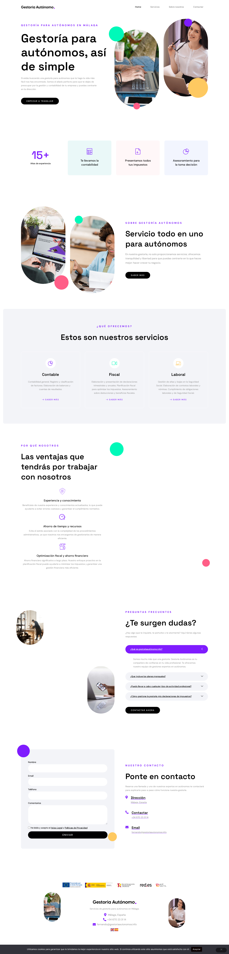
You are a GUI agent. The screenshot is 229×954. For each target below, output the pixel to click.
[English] (112, 929)
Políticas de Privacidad (76, 827)
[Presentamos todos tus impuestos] (138, 151)
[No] (221, 950)
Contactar (198, 6)
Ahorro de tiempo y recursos (62, 526)
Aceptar (197, 949)
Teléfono (32, 789)
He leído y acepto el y (59, 827)
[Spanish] (116, 929)
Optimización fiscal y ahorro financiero (62, 556)
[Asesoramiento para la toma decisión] (186, 151)
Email (30, 775)
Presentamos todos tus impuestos (138, 162)
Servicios (154, 6)
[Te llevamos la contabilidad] (89, 151)
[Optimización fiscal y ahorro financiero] (62, 546)
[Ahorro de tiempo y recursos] (62, 517)
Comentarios (34, 803)
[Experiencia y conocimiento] (62, 491)
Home (138, 6)
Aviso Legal (56, 827)
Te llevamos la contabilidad (90, 162)
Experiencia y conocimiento (62, 500)
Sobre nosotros (176, 6)
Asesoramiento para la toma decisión (186, 162)
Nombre (32, 762)
